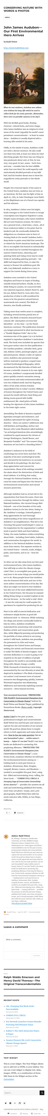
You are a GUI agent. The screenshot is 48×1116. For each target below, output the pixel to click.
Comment (36, 955)
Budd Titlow (11, 912)
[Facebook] (10, 1103)
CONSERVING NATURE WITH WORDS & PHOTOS (23, 9)
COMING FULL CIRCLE (16, 1015)
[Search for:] (22, 1093)
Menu (7, 17)
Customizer (9, 1079)
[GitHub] (20, 1103)
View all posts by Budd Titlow (21, 903)
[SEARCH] (42, 1092)
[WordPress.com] (24, 1103)
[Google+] (15, 1103)
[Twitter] (6, 1103)
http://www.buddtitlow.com (16, 48)
